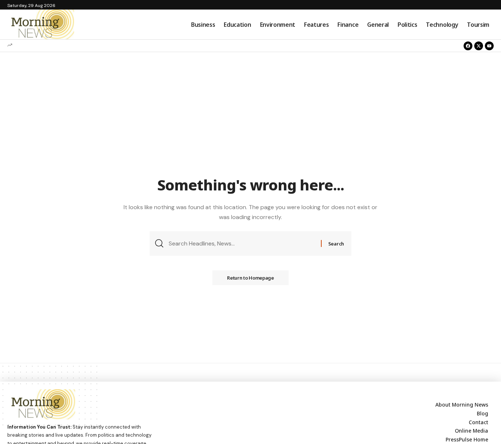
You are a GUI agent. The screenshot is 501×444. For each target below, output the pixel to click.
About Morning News (461, 404)
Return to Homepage (250, 277)
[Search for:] (242, 243)
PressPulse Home (467, 439)
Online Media (471, 430)
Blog (482, 413)
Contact (478, 422)
